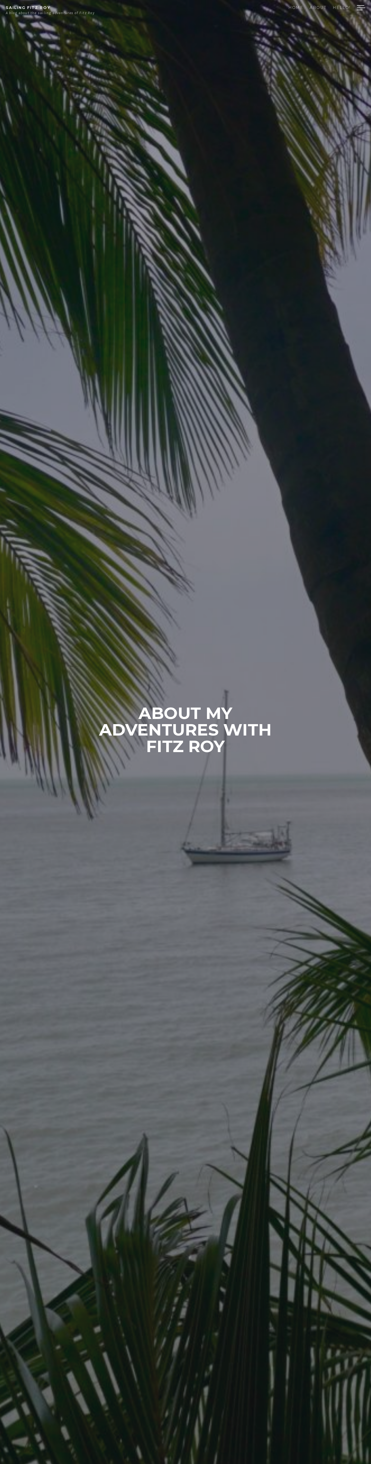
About (318, 8)
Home (295, 8)
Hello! (342, 8)
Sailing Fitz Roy (28, 7)
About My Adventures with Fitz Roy (185, 729)
